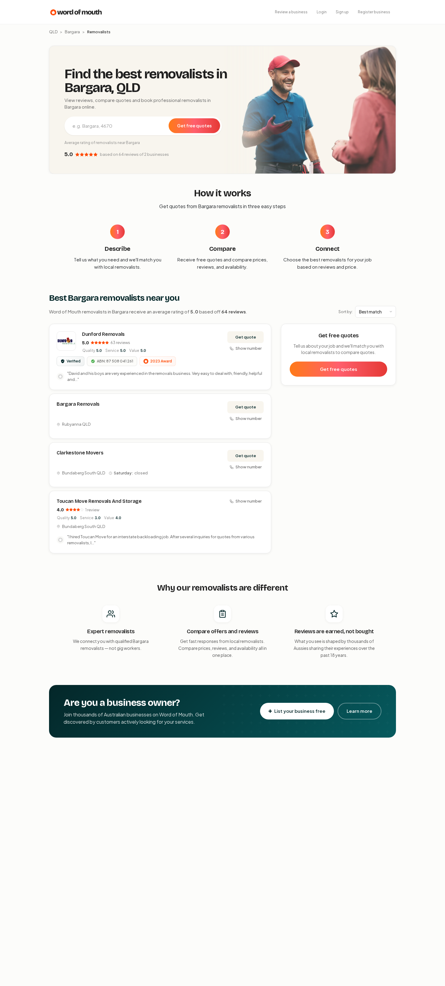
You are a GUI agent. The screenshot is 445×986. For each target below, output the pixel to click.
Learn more (359, 711)
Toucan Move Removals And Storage (99, 501)
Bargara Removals (78, 404)
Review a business (291, 12)
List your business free (299, 711)
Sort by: (345, 311)
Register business (374, 12)
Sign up (342, 12)
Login (322, 12)
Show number (249, 348)
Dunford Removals (103, 334)
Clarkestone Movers (80, 453)
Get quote (245, 337)
